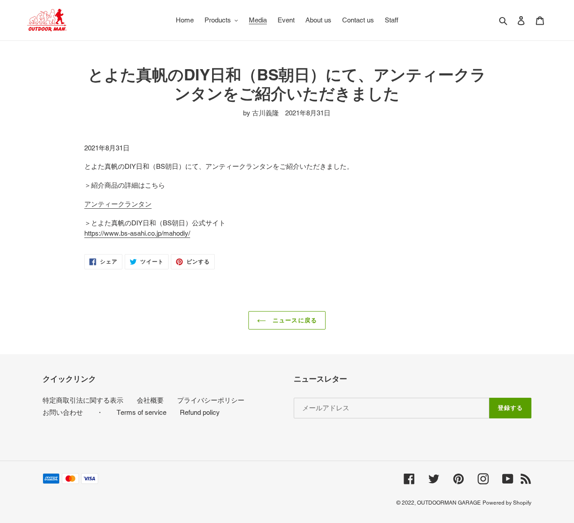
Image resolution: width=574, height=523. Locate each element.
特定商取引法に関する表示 (83, 400)
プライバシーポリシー (210, 400)
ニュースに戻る (293, 320)
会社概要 (150, 400)
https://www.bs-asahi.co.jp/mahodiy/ (137, 233)
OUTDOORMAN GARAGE (449, 503)
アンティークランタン (118, 204)
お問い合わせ (63, 412)
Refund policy (200, 412)
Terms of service (141, 412)
